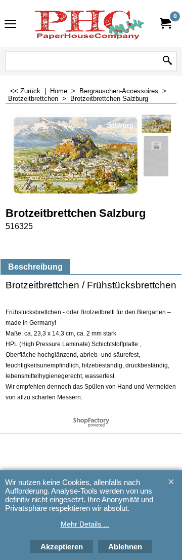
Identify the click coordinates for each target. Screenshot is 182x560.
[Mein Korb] (164, 23)
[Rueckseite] (156, 156)
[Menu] (10, 24)
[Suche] (167, 61)
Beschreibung (35, 267)
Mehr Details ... (85, 524)
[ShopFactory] (89, 24)
